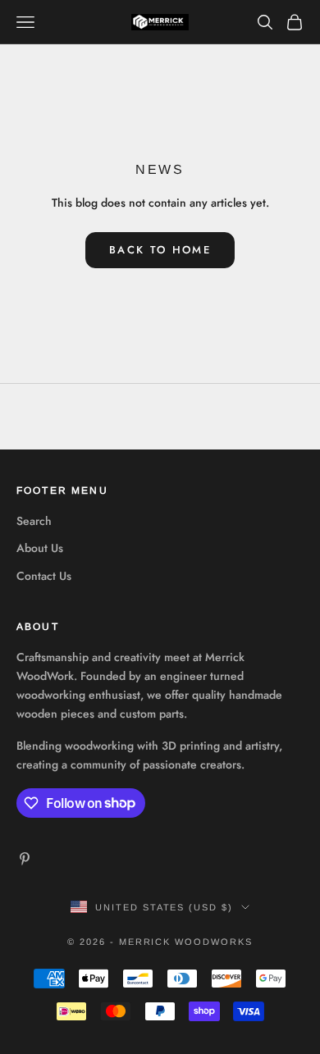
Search (34, 521)
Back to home (160, 250)
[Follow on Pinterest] (24, 859)
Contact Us (43, 576)
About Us (39, 548)
